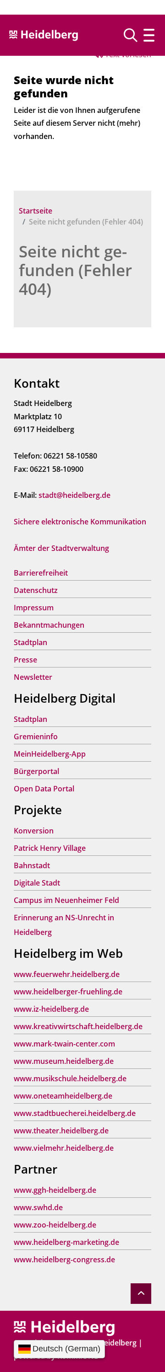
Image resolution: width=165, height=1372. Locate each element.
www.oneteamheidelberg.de (63, 1096)
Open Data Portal (44, 789)
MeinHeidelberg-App (50, 754)
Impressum (34, 608)
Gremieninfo (36, 736)
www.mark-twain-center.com (64, 1044)
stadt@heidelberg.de (74, 495)
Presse (25, 660)
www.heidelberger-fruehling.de (68, 992)
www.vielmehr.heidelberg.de (64, 1148)
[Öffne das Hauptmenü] (149, 35)
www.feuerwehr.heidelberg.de (67, 974)
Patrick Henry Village (50, 848)
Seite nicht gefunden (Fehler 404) (75, 270)
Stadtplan (30, 642)
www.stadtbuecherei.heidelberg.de (75, 1113)
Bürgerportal (36, 771)
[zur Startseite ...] (64, 1327)
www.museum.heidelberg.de (64, 1061)
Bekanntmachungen (49, 625)
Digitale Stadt (37, 883)
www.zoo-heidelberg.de (55, 1225)
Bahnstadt (32, 865)
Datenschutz (36, 590)
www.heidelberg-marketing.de (66, 1242)
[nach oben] (141, 1293)
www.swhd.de (38, 1207)
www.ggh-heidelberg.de (55, 1190)
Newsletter (33, 677)
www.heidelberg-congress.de (64, 1260)
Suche (134, 35)
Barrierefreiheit (41, 573)
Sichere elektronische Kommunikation (80, 522)
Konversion (34, 831)
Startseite (35, 211)
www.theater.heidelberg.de (61, 1131)
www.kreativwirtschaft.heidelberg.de (78, 1026)
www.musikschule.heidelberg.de (70, 1078)
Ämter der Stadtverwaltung (61, 548)
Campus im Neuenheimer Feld (66, 900)
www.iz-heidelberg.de (51, 1009)
